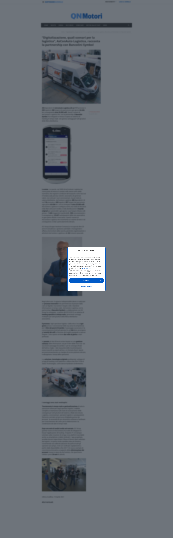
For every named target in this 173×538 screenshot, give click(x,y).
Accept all (86, 280)
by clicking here (86, 268)
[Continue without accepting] (86, 253)
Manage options (86, 286)
